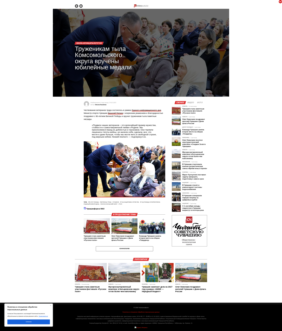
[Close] (50, 305)
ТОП (121, 204)
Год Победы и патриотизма (150, 202)
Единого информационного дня (146, 110)
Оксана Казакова (100, 105)
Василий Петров (115, 113)
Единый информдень (92, 204)
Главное (116, 202)
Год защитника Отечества (130, 202)
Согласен (29, 322)
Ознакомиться (43, 316)
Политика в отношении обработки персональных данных (141, 312)
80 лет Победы (94, 202)
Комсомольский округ (109, 204)
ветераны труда (106, 202)
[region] (28, 315)
